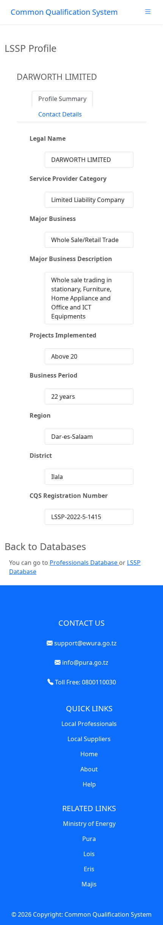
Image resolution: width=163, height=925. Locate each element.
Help (89, 784)
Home (89, 754)
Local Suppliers (89, 739)
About (89, 769)
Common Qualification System (64, 12)
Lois (89, 854)
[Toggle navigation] (147, 13)
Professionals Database (84, 562)
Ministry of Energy (89, 823)
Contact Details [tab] (60, 114)
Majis (89, 884)
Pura (89, 839)
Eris (89, 869)
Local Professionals (89, 724)
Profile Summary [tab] (62, 99)
